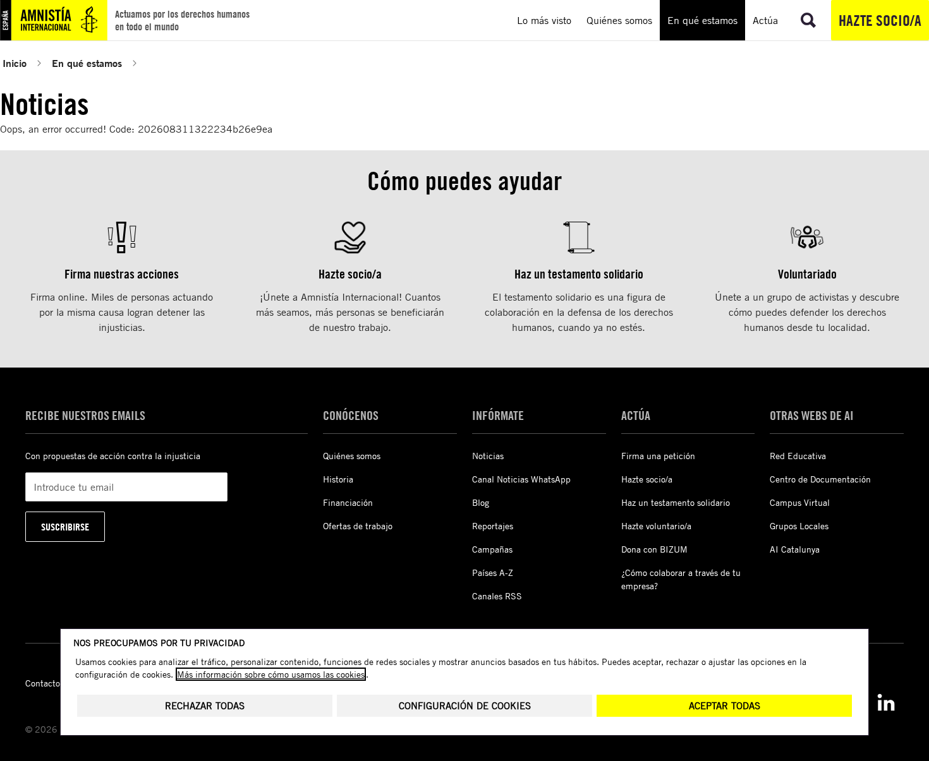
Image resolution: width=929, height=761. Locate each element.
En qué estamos (87, 62)
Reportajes (492, 525)
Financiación (348, 502)
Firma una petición (658, 455)
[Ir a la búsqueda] (808, 20)
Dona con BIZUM (654, 549)
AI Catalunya (795, 549)
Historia (338, 479)
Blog (480, 502)
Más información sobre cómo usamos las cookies (271, 674)
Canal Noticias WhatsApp (521, 479)
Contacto (42, 683)
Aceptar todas (724, 706)
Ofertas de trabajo (357, 525)
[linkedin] (886, 702)
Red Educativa (798, 455)
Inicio (15, 62)
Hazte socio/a (880, 20)
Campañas (492, 549)
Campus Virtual (800, 502)
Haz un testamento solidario (675, 502)
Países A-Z (492, 572)
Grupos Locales (799, 525)
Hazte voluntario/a (656, 525)
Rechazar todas (205, 706)
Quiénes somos (351, 455)
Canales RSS (497, 595)
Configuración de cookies (465, 706)
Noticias (488, 455)
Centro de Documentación (820, 479)
